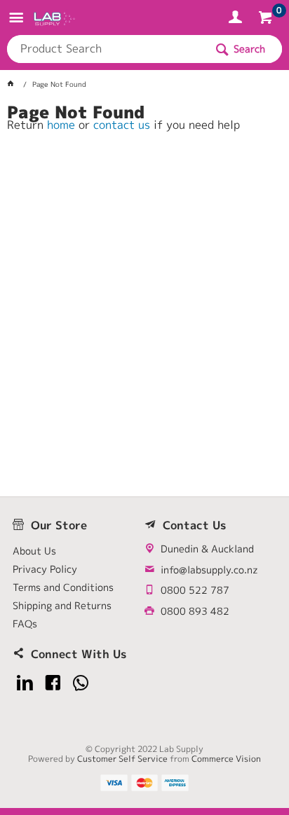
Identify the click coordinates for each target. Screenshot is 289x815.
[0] (267, 19)
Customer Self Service (122, 759)
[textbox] (106, 49)
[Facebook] (53, 683)
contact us (121, 124)
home (61, 124)
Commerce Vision (226, 759)
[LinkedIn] (25, 683)
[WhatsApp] (81, 683)
